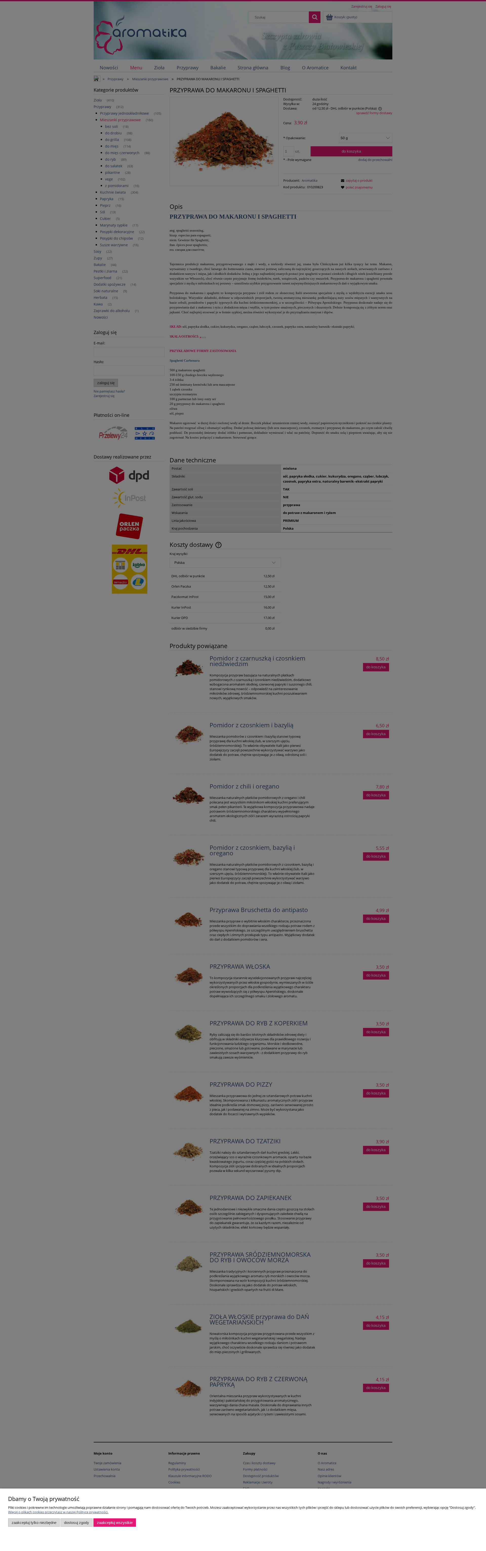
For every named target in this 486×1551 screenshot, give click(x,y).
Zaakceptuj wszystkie (115, 1522)
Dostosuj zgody (76, 1522)
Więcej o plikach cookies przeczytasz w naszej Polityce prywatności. (58, 1512)
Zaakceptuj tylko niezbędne (34, 1522)
